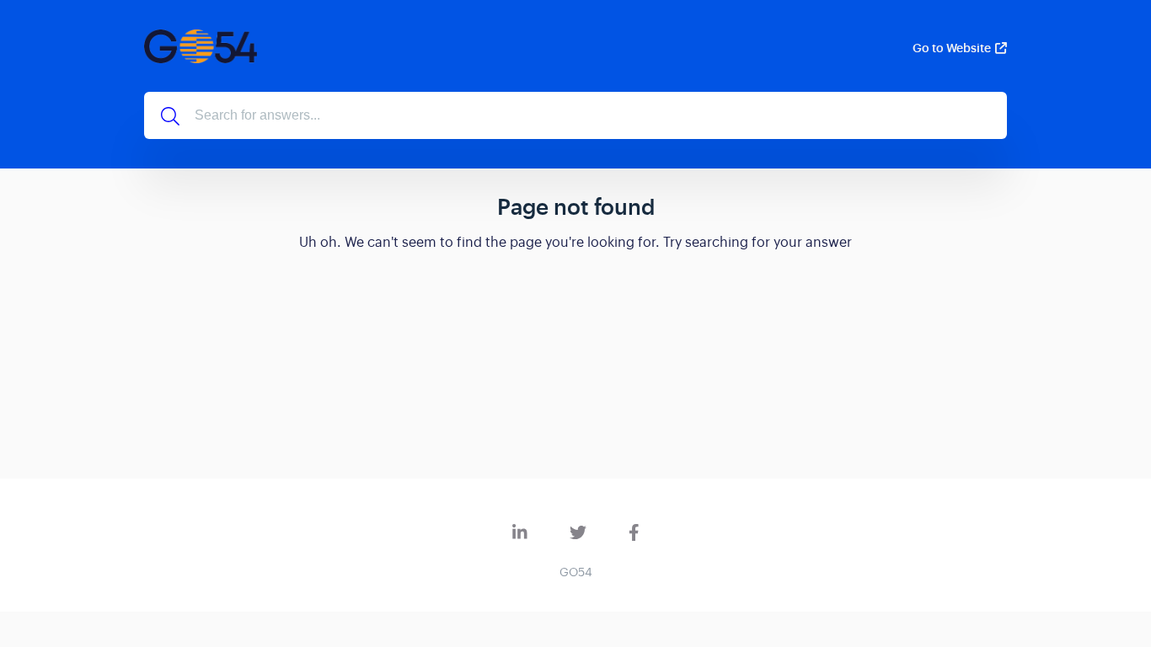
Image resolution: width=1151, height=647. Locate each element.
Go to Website (952, 48)
